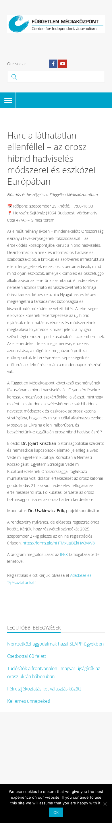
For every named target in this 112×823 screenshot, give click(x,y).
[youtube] (62, 64)
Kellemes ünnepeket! (28, 701)
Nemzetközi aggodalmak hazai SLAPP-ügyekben (55, 644)
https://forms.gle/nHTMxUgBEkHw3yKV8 (59, 543)
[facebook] (53, 64)
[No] (105, 804)
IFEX (64, 554)
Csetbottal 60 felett (26, 656)
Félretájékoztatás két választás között (44, 689)
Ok (56, 812)
